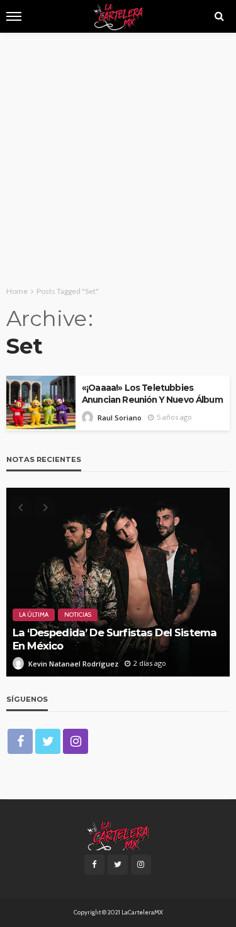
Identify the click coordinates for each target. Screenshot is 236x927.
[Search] (219, 16)
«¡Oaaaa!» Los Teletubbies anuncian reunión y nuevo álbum (152, 394)
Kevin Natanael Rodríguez (73, 663)
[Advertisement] (118, 157)
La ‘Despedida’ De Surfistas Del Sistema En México (114, 639)
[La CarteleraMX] (117, 834)
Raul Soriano (120, 417)
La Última (33, 614)
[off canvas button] (13, 16)
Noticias (77, 614)
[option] (118, 582)
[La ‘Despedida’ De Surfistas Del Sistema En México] (118, 582)
